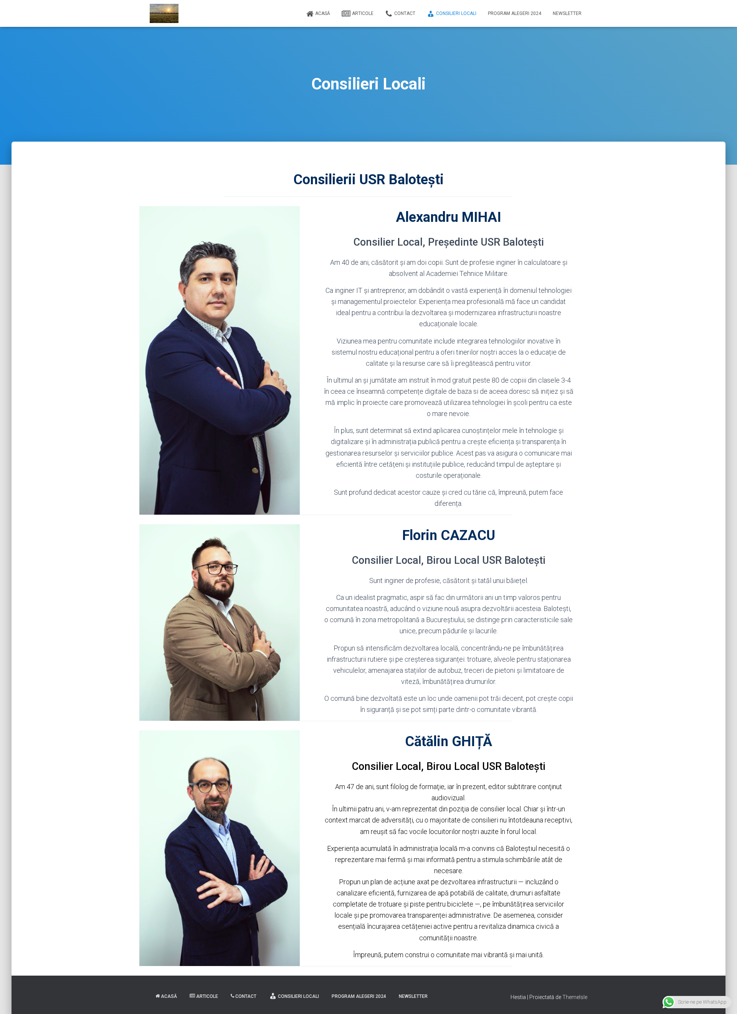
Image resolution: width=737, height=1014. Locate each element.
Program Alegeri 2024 (514, 13)
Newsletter (567, 13)
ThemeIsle (574, 997)
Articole (362, 13)
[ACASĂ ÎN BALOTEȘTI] (164, 13)
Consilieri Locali (456, 13)
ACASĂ (322, 13)
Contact (404, 13)
